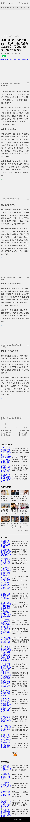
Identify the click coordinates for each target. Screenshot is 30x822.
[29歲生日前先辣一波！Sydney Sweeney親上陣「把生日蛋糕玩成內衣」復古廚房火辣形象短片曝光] (6, 605)
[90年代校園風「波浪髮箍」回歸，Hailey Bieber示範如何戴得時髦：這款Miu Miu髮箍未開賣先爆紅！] (6, 666)
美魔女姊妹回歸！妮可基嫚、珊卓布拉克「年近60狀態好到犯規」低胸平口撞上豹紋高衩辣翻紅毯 (14, 525)
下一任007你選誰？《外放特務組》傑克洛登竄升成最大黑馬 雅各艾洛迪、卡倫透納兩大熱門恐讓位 (15, 498)
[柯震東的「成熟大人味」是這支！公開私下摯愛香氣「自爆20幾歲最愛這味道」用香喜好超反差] (6, 701)
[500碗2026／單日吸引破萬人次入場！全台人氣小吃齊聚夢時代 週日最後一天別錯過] (6, 543)
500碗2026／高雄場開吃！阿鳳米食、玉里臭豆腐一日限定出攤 (20, 587)
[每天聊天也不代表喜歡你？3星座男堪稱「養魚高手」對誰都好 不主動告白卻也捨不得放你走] (6, 468)
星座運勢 (17, 35)
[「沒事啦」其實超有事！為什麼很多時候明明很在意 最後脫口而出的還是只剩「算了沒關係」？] (6, 477)
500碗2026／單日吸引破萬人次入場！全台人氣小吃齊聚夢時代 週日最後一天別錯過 (20, 544)
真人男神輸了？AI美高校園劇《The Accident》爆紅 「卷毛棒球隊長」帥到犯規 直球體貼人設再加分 (24, 525)
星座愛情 (11, 35)
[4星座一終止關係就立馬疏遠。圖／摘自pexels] (15, 70)
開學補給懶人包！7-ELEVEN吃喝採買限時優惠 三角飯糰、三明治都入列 (20, 693)
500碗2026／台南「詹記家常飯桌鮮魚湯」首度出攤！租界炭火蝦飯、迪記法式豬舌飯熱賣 (20, 579)
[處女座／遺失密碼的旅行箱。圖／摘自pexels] (15, 334)
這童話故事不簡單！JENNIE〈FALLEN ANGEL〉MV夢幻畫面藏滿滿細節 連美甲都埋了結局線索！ (20, 571)
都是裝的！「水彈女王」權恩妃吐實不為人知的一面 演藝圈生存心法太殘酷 (20, 562)
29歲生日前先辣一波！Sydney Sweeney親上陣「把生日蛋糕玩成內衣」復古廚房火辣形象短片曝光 (20, 607)
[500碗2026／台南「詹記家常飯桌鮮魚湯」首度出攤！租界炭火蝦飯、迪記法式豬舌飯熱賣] (6, 578)
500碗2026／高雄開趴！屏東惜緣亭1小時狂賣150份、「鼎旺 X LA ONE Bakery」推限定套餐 (20, 553)
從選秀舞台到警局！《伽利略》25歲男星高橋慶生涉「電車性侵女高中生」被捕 (20, 658)
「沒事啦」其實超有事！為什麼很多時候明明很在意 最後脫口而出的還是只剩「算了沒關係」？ (20, 478)
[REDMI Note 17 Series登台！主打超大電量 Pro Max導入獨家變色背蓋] (6, 684)
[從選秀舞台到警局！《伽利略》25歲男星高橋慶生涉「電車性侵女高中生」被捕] (6, 657)
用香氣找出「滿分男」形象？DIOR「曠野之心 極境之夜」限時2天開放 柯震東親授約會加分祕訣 (20, 676)
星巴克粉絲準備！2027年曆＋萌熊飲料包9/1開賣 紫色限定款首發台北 (20, 728)
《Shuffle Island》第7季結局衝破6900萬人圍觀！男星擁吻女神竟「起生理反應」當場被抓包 (20, 804)
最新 (2, 8)
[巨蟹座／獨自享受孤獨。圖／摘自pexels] (15, 407)
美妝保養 (22, 8)
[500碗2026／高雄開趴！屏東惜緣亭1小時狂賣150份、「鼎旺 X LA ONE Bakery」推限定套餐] (6, 552)
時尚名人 (8, 8)
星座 (3, 424)
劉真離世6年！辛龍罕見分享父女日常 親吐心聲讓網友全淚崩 (20, 794)
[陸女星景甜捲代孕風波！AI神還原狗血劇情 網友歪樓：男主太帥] (6, 631)
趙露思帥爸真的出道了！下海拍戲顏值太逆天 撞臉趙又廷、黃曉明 (20, 776)
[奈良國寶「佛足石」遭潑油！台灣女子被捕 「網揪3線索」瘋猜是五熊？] (6, 768)
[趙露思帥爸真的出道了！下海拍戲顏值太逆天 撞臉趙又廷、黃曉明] (6, 776)
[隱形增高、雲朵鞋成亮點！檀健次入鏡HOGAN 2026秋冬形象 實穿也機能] (6, 719)
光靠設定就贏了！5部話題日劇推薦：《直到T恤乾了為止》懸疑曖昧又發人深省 (20, 641)
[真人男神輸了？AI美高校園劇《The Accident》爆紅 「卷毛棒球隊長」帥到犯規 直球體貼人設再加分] (6, 622)
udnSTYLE (4, 35)
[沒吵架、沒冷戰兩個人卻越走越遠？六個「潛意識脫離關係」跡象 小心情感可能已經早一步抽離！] (6, 450)
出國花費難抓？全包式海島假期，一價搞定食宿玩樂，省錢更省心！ (5, 512)
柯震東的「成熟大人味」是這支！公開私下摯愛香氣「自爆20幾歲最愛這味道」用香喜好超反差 (20, 702)
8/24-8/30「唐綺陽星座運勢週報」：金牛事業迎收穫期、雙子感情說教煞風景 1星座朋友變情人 (20, 460)
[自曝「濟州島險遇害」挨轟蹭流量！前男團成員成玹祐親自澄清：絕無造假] (6, 596)
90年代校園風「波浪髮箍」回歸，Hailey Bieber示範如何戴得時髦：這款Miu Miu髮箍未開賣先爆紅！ (20, 668)
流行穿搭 (15, 8)
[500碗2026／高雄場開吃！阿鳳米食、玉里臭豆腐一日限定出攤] (6, 587)
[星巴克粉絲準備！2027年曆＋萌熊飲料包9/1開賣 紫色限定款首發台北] (6, 728)
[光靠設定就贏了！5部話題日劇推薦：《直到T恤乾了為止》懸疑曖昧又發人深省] (6, 640)
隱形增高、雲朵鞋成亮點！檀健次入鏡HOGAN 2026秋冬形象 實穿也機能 (20, 720)
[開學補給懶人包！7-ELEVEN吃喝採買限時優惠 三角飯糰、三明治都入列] (6, 692)
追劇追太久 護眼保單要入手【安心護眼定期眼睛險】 (23, 512)
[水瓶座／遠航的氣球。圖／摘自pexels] (15, 188)
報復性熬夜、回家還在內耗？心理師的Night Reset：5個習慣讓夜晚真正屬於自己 (20, 614)
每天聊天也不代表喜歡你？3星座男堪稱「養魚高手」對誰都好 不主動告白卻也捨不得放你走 (20, 469)
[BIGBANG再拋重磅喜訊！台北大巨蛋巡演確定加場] (6, 710)
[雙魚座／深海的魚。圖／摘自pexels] (15, 266)
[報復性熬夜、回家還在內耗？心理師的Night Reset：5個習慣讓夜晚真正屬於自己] (6, 613)
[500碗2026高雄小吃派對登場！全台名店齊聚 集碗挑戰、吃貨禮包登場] (6, 745)
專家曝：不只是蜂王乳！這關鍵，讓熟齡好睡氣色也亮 (5, 498)
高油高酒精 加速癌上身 (5, 524)
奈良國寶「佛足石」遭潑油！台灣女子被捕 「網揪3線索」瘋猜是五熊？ (20, 768)
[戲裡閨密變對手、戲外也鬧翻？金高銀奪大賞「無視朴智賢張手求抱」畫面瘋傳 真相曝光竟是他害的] (6, 812)
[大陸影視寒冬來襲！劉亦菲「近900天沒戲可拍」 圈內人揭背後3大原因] (6, 785)
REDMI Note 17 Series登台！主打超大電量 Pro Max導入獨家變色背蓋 (20, 684)
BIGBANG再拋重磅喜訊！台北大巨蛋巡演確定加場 (20, 710)
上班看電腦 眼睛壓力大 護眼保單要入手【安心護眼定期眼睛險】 (23, 498)
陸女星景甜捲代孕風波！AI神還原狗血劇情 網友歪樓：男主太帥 (20, 631)
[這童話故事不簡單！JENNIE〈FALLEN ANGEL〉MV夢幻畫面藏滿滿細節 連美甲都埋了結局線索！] (6, 569)
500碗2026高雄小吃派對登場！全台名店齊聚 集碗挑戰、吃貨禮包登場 (20, 745)
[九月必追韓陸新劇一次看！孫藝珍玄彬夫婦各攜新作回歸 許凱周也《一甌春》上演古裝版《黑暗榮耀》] (6, 648)
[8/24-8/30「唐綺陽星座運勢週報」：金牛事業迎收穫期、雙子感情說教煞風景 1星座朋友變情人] (6, 459)
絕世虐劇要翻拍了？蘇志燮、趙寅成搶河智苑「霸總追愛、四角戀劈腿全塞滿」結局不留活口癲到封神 (15, 512)
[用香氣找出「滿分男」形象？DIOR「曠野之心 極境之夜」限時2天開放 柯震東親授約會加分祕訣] (6, 675)
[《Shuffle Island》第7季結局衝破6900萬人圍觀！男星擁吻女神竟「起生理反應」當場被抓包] (6, 803)
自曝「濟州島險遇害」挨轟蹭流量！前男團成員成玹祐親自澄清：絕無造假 (20, 596)
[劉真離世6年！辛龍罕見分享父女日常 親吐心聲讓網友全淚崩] (6, 794)
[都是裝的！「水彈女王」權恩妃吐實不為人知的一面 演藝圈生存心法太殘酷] (6, 561)
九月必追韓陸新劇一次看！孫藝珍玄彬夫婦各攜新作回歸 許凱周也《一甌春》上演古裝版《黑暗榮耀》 (20, 650)
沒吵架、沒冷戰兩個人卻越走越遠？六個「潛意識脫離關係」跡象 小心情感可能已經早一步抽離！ (20, 451)
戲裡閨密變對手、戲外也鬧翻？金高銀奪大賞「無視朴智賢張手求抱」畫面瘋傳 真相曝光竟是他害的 (20, 813)
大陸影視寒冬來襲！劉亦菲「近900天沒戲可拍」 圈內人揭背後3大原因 (20, 785)
